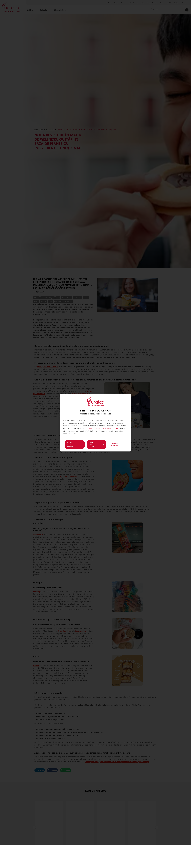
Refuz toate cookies (92, 444)
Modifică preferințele (114, 444)
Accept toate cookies (70, 444)
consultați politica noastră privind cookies (102, 428)
